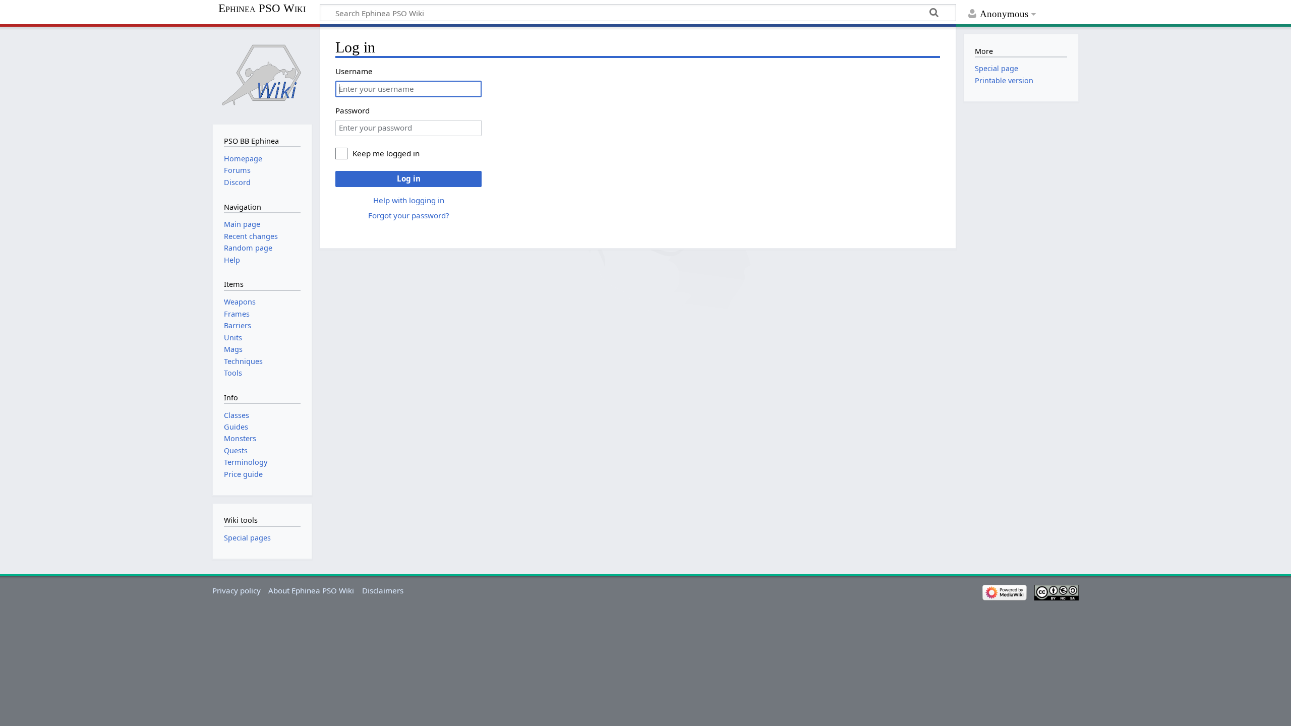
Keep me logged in (386, 153)
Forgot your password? (408, 215)
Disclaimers (382, 590)
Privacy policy (236, 590)
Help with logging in (408, 200)
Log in (409, 178)
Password (352, 110)
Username (354, 71)
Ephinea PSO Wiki (262, 8)
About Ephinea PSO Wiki (311, 590)
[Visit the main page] (262, 74)
